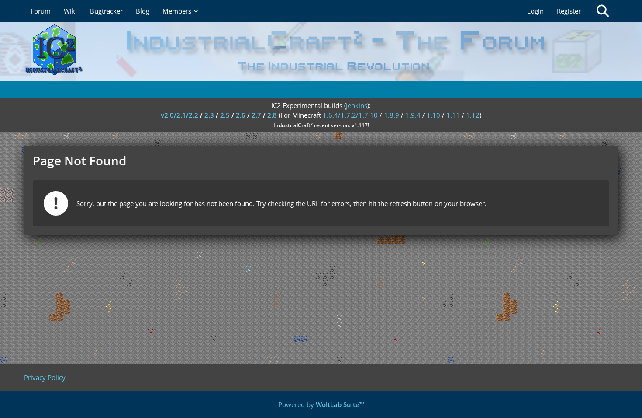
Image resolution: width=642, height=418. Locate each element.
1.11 (453, 115)
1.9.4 (413, 115)
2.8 (272, 115)
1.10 (433, 115)
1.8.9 (391, 115)
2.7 (256, 115)
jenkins (356, 105)
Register (569, 11)
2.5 (225, 115)
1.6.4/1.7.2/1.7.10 (350, 115)
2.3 (209, 115)
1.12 (473, 115)
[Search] (602, 11)
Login (535, 11)
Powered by (321, 404)
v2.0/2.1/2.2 (179, 115)
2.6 (240, 115)
